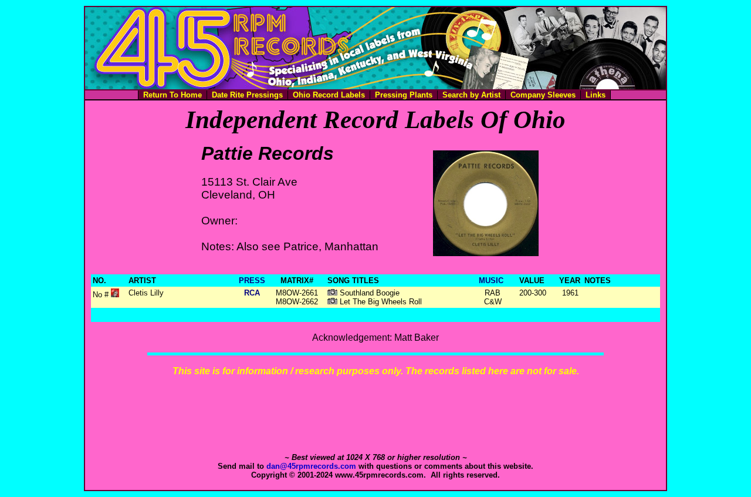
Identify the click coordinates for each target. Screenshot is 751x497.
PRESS (252, 280)
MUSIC (491, 280)
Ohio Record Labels (329, 94)
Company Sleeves (543, 94)
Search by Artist (471, 94)
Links (595, 94)
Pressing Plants (403, 94)
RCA (252, 292)
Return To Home (172, 94)
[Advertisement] (375, 414)
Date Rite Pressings (247, 94)
